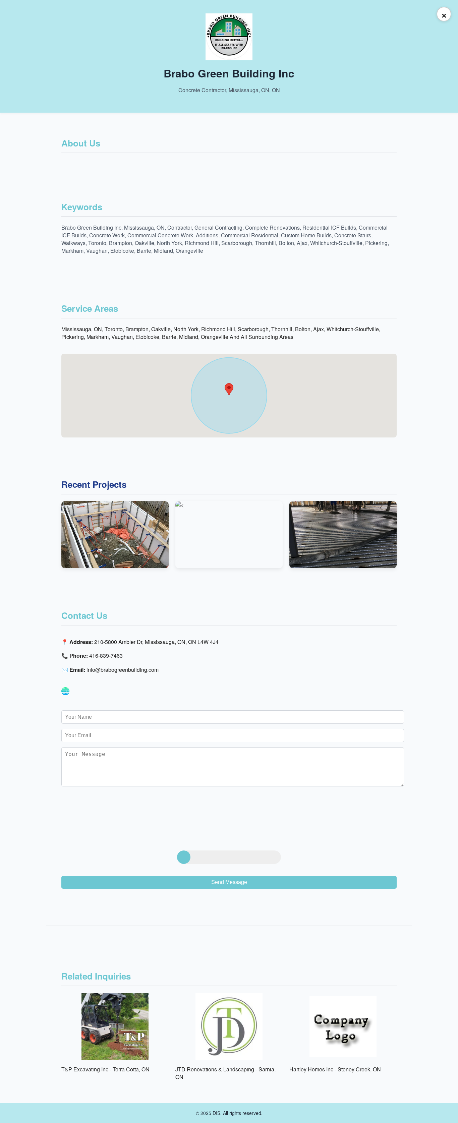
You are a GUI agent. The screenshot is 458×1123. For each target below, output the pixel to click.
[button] (229, 389)
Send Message (229, 882)
